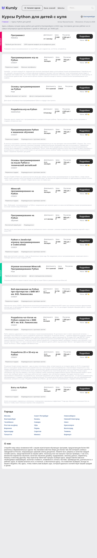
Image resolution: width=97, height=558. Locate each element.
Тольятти (8, 434)
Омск (66, 422)
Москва (7, 416)
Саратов (37, 431)
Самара (37, 422)
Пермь (37, 428)
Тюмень (67, 431)
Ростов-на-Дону (11, 425)
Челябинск (8, 422)
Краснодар (8, 431)
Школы (61, 8)
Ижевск (37, 434)
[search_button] (92, 8)
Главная (5, 22)
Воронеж (8, 428)
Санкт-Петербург (41, 416)
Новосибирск (69, 416)
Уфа (36, 425)
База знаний (49, 8)
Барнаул (67, 434)
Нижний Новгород (71, 419)
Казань (37, 419)
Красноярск (69, 425)
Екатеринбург (10, 419)
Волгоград (68, 428)
